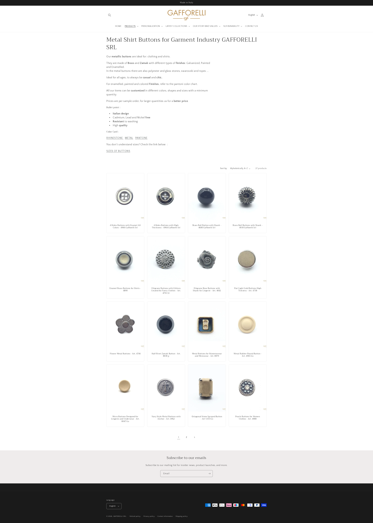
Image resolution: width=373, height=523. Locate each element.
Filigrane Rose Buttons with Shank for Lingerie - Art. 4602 (207, 289)
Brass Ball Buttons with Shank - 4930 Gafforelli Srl (248, 226)
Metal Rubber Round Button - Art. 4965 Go (248, 354)
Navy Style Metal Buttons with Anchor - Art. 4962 (166, 417)
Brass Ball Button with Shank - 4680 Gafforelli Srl (206, 226)
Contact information (165, 516)
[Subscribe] (209, 473)
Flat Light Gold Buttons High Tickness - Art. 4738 (247, 289)
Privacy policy (149, 516)
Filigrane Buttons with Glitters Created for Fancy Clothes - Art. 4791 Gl (166, 290)
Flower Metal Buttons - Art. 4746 (125, 353)
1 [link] (178, 437)
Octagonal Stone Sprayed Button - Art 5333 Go (207, 417)
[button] (109, 15)
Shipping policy (182, 516)
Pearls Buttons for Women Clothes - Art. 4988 (247, 417)
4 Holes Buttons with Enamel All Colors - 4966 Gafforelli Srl (125, 226)
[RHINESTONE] (123, 138)
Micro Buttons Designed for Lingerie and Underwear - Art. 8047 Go (125, 419)
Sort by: (223, 168)
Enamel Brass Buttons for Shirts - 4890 (125, 289)
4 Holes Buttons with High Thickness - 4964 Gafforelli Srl (166, 226)
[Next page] (194, 437)
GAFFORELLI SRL (119, 516)
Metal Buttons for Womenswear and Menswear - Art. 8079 (207, 354)
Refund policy (135, 516)
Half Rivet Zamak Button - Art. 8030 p (166, 354)
